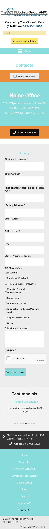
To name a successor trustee (21, 283)
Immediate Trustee (16, 303)
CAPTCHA (10, 350)
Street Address (13, 219)
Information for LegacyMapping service (23, 310)
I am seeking (11, 272)
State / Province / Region (18, 256)
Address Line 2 (12, 231)
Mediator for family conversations (17, 291)
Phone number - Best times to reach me (24, 189)
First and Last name (16, 159)
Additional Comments (17, 328)
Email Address (14, 173)
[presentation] (25, 358)
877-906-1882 (32, 26)
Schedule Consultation (24, 40)
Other (10, 323)
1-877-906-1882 (31, 443)
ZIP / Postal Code (14, 268)
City (7, 243)
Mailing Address (15, 205)
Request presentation (18, 317)
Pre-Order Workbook (17, 278)
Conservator (13, 297)
